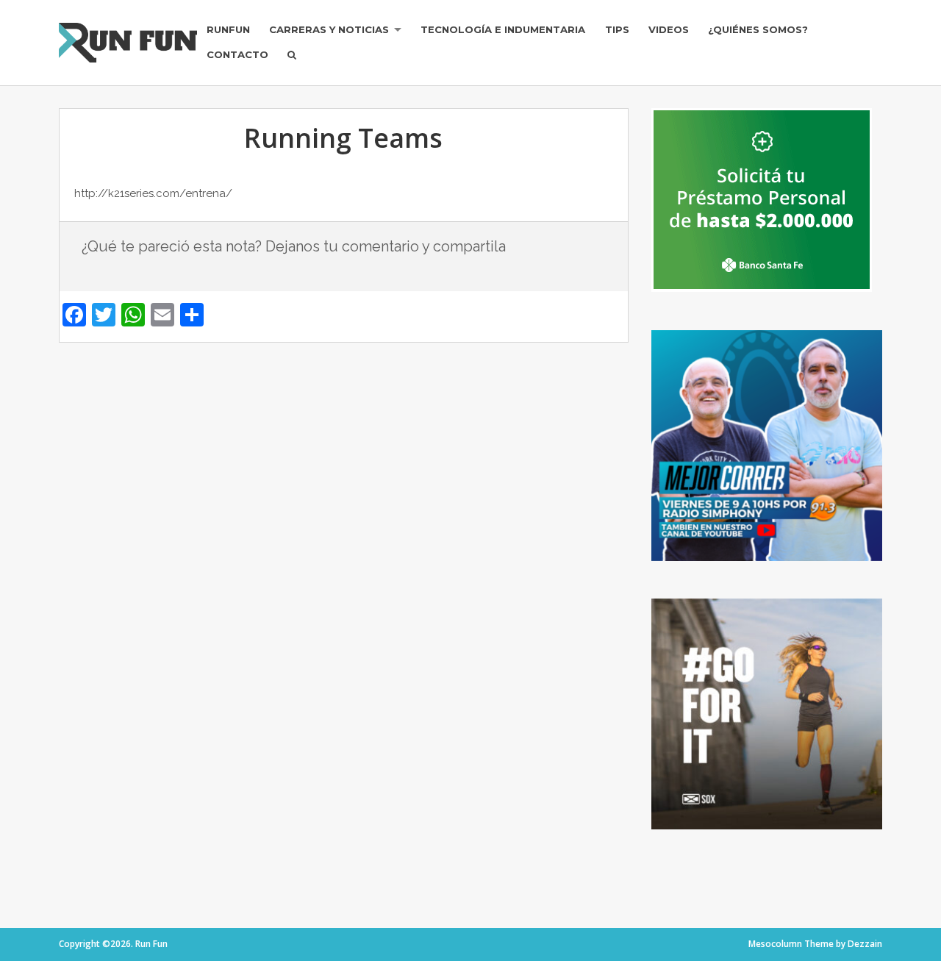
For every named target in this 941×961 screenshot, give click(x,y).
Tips (617, 29)
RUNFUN (228, 29)
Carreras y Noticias (329, 29)
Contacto (237, 54)
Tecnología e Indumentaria (503, 29)
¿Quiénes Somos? (758, 29)
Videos (668, 29)
